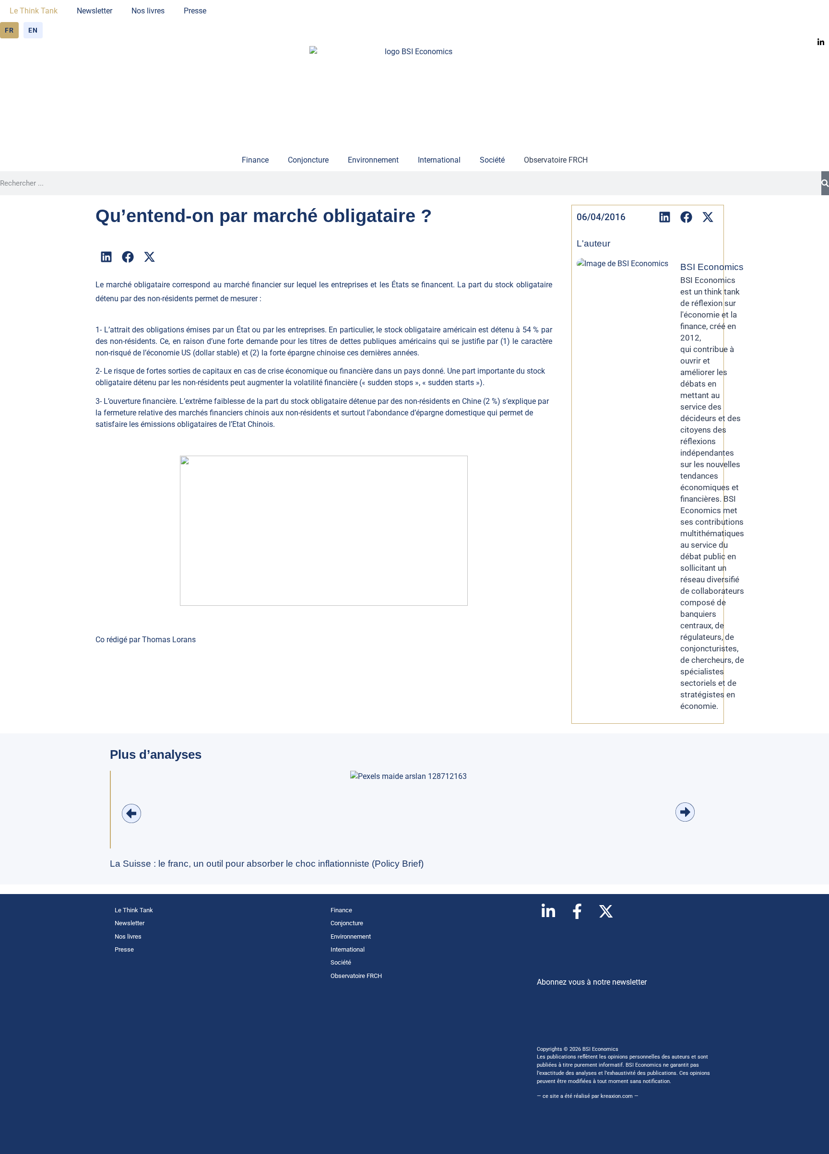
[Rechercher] (825, 183)
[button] (106, 257)
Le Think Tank (34, 10)
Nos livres (148, 10)
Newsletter (94, 10)
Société (492, 160)
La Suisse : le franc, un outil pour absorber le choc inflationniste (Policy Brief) (267, 864)
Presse (195, 10)
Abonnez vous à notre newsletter (592, 982)
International (439, 160)
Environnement (373, 160)
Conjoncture (308, 160)
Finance (255, 160)
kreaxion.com (617, 1096)
